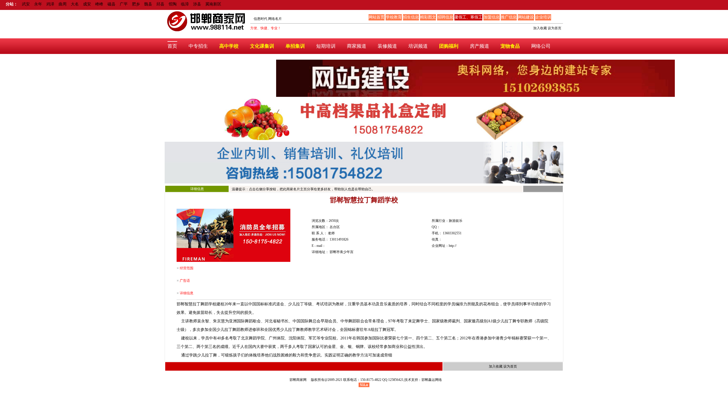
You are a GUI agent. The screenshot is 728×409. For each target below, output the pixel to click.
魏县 (148, 4)
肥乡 (136, 4)
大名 (75, 4)
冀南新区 (213, 4)
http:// (452, 246)
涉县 (197, 4)
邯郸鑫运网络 (431, 380)
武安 (26, 4)
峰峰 (99, 4)
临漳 (185, 4)
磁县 (111, 4)
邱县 (160, 4)
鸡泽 (50, 4)
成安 (87, 4)
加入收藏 (540, 28)
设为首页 (554, 28)
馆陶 (173, 4)
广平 (124, 4)
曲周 (63, 4)
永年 (38, 4)
